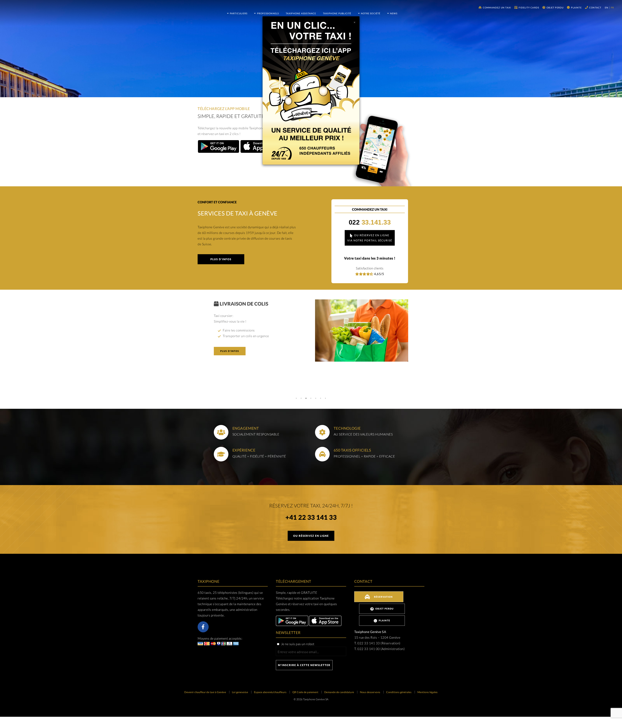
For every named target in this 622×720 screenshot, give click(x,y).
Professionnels (267, 13)
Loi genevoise (240, 692)
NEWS (393, 13)
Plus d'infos (220, 259)
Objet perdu (555, 7)
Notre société (370, 13)
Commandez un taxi (496, 7)
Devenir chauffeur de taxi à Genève (205, 692)
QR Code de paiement (305, 692)
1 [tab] (296, 398)
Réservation (383, 596)
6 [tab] (320, 398)
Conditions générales (398, 692)
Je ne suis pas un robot (297, 644)
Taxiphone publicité (337, 13)
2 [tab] (301, 398)
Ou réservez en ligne (311, 535)
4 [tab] (311, 398)
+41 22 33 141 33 (311, 518)
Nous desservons (370, 692)
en (607, 7)
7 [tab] (325, 398)
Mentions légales (427, 692)
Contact (594, 7)
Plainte (576, 7)
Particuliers (238, 13)
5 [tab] (315, 398)
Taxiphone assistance (301, 13)
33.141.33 (370, 222)
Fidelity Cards (528, 7)
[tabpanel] (311, 330)
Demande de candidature (339, 692)
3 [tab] (306, 398)
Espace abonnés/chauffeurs (270, 692)
